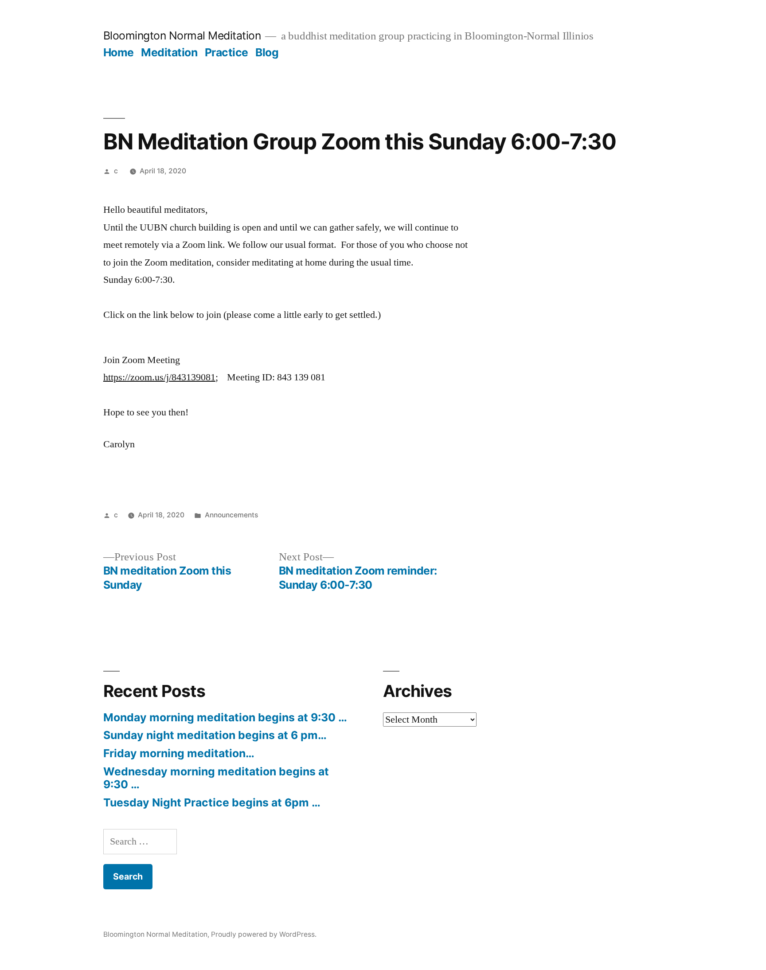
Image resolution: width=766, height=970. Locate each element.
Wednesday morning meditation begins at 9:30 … (216, 778)
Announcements (231, 515)
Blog (266, 52)
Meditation (169, 52)
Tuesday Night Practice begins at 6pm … (211, 802)
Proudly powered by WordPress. (264, 934)
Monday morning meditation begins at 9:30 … (225, 717)
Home (118, 52)
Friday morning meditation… (178, 753)
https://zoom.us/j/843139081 (159, 377)
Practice (226, 52)
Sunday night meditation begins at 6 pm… (215, 735)
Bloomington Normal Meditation (182, 35)
